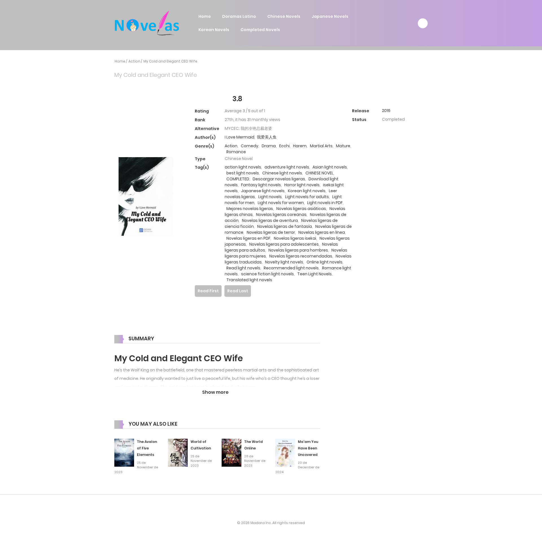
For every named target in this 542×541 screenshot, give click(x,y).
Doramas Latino (239, 16)
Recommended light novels (291, 268)
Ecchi (284, 146)
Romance (236, 152)
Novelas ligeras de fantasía (284, 226)
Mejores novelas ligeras (249, 208)
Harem (300, 146)
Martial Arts (321, 146)
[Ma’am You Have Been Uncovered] (285, 452)
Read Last (237, 291)
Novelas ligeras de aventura (270, 220)
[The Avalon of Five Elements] (124, 452)
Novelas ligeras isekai (295, 238)
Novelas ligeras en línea (321, 232)
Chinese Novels (283, 16)
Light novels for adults (307, 197)
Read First (208, 291)
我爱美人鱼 (267, 137)
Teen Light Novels (314, 274)
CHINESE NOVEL (319, 173)
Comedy (249, 146)
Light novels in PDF (325, 202)
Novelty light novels (284, 262)
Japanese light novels (263, 191)
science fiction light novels (267, 274)
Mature (343, 146)
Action (134, 61)
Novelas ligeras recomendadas (300, 256)
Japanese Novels (330, 16)
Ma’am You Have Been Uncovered (308, 448)
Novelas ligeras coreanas (281, 214)
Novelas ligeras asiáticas (301, 208)
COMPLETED (237, 179)
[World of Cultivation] (178, 452)
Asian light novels (329, 167)
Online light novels (324, 262)
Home (204, 16)
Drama (269, 146)
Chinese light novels (282, 173)
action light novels (243, 167)
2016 (386, 110)
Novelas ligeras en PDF (248, 238)
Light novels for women (281, 202)
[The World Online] (231, 452)
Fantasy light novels (261, 185)
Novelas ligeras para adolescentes (284, 244)
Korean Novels (213, 30)
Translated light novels (249, 280)
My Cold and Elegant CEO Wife (170, 61)
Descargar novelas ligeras (279, 179)
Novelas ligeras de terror (271, 232)
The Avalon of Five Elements (147, 448)
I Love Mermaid (239, 137)
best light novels (242, 173)
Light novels (270, 197)
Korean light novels (306, 191)
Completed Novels (260, 30)
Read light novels (243, 268)
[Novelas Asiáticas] (147, 23)
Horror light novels (302, 185)
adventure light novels (287, 167)
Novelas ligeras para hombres (298, 250)
